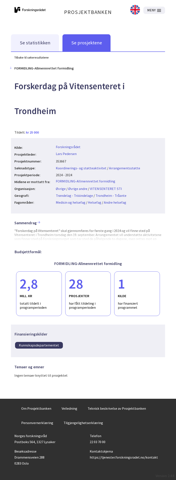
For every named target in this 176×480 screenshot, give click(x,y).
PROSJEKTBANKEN (88, 12)
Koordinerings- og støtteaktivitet (81, 168)
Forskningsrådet (68, 147)
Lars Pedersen (66, 154)
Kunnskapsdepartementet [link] (39, 345)
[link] (135, 10)
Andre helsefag (115, 202)
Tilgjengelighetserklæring (83, 423)
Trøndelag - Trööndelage (74, 195)
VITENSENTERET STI (106, 189)
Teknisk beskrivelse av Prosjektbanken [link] (117, 408)
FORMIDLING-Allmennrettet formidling (85, 181)
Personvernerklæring (37, 423)
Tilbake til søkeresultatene (31, 57)
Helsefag (94, 202)
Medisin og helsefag (70, 202)
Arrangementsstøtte (124, 168)
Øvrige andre (77, 189)
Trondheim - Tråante (111, 195)
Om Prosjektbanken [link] (36, 408)
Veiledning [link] (69, 408)
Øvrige (61, 189)
